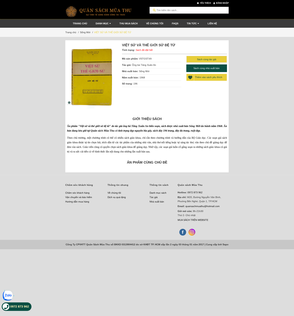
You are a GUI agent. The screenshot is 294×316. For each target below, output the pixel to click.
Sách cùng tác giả (206, 59)
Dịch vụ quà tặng (117, 197)
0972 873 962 (194, 192)
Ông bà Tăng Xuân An (144, 65)
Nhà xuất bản (157, 201)
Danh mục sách (158, 192)
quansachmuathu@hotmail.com (202, 206)
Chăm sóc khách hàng (77, 192)
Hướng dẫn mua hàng (77, 201)
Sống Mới (144, 71)
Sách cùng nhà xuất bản (206, 68)
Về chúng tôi (114, 192)
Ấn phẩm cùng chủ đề (147, 162)
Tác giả (154, 197)
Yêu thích (205, 3)
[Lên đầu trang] (284, 299)
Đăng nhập (222, 3)
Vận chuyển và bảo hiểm (78, 197)
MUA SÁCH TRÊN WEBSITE (193, 220)
